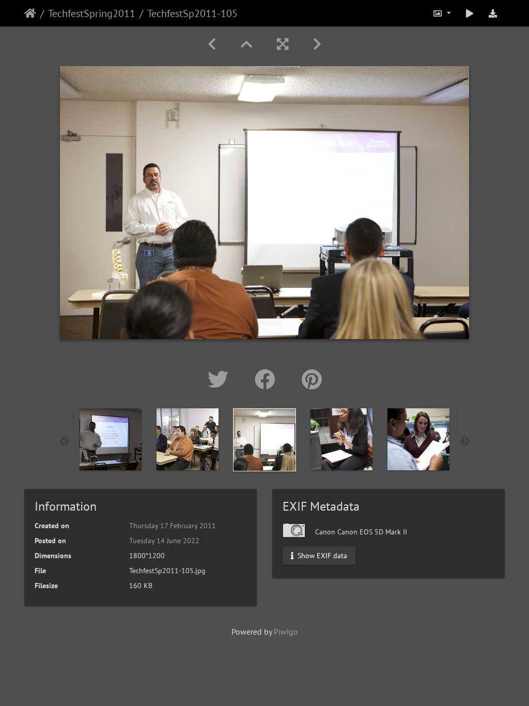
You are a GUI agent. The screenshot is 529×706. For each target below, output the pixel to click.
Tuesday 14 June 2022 (164, 540)
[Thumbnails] (246, 44)
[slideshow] (469, 13)
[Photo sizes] (442, 13)
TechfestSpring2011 (91, 13)
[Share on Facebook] (267, 379)
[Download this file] (493, 13)
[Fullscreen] (282, 44)
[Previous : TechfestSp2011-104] (211, 44)
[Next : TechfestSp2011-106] (317, 44)
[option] (110, 439)
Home (30, 13)
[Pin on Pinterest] (311, 379)
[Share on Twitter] (220, 379)
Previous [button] (64, 442)
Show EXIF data (321, 555)
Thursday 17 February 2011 (172, 525)
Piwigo (286, 631)
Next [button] (465, 442)
